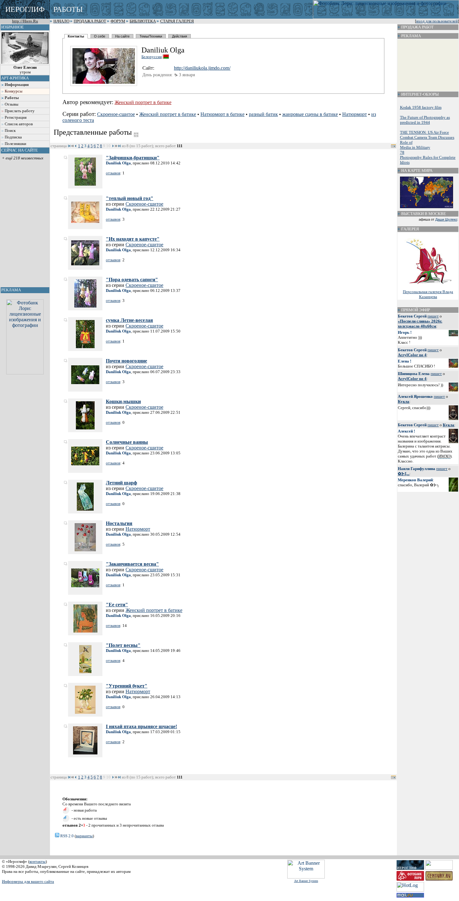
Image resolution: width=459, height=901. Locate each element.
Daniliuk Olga (118, 163)
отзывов (113, 173)
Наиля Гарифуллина (416, 468)
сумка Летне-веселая (129, 320)
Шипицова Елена (414, 373)
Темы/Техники (151, 36)
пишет (433, 316)
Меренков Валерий (415, 480)
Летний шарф (121, 482)
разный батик (263, 114)
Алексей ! (406, 431)
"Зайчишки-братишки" (133, 157)
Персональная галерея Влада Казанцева (428, 294)
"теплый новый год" (129, 198)
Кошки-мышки (123, 401)
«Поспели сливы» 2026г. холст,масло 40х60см (420, 323)
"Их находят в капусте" (133, 239)
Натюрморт (354, 114)
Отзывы (11, 104)
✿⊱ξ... (403, 473)
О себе (99, 36)
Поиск (10, 130)
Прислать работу (20, 111)
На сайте (122, 36)
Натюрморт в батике (222, 114)
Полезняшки (15, 144)
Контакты (76, 36)
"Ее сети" (117, 604)
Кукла (403, 401)
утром (25, 69)
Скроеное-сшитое (116, 114)
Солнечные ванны (127, 442)
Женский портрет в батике (143, 102)
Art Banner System (306, 881)
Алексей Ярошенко (415, 396)
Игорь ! (405, 332)
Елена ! (404, 361)
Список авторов (19, 124)
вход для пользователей (437, 21)
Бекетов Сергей (412, 316)
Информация (17, 85)
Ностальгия (119, 523)
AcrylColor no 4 (412, 355)
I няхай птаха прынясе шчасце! (141, 726)
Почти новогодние (126, 360)
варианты (84, 835)
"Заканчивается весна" (132, 564)
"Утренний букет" (126, 685)
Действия (179, 36)
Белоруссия (151, 56)
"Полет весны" (123, 645)
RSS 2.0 (66, 835)
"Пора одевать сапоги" (132, 279)
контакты (37, 861)
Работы (12, 98)
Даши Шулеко (446, 219)
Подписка (13, 137)
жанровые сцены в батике (310, 114)
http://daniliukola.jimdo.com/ (202, 68)
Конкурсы (13, 91)
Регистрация (16, 117)
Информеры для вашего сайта (28, 881)
